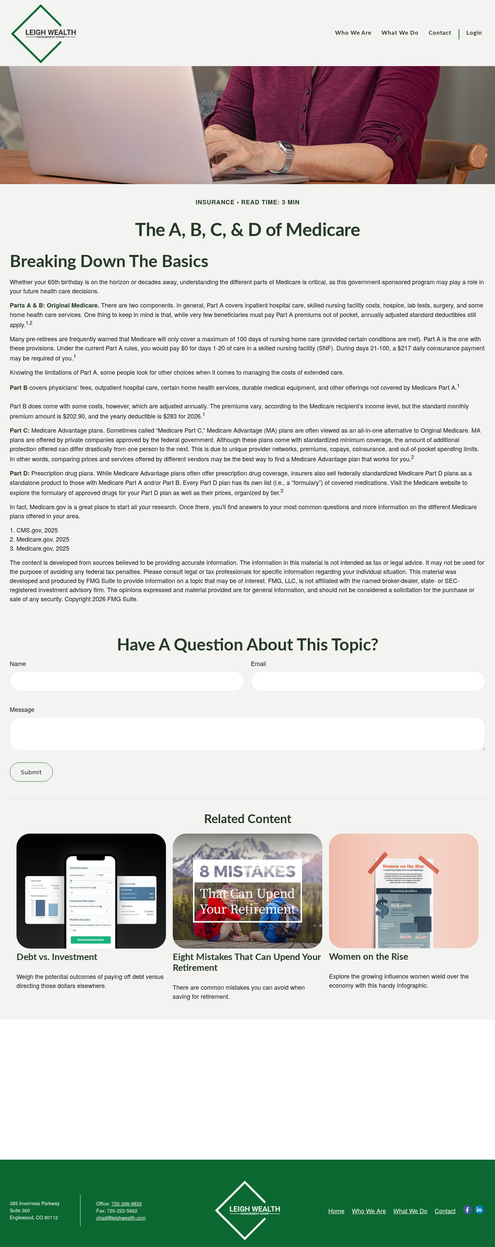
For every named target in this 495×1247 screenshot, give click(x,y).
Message (22, 709)
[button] (353, 33)
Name (18, 663)
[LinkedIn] (479, 1209)
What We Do (410, 1210)
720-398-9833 (126, 1203)
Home (336, 1210)
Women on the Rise (368, 956)
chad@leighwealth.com (121, 1217)
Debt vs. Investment (56, 957)
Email (258, 663)
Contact (445, 1210)
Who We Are (369, 1210)
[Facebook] (467, 1209)
